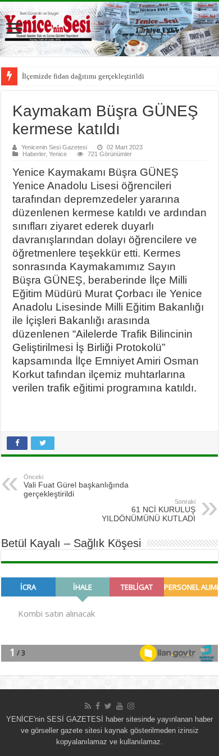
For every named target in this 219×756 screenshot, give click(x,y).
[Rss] (88, 706)
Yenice (58, 154)
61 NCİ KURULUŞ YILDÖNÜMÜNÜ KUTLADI (148, 510)
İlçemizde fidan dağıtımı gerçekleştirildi (83, 76)
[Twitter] (108, 706)
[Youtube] (119, 706)
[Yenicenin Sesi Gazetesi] (109, 29)
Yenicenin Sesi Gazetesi (54, 147)
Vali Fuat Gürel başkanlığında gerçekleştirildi (76, 485)
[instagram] (130, 706)
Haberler (33, 154)
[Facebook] (97, 706)
